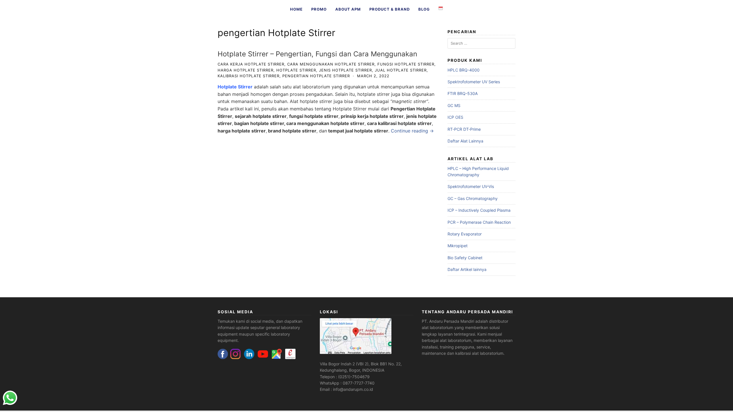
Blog (424, 9)
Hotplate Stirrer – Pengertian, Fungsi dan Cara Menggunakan (317, 54)
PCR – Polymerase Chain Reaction (479, 222)
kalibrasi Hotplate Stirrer (248, 76)
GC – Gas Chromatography (473, 198)
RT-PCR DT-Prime (464, 129)
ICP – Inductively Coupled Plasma (479, 210)
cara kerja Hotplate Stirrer (251, 64)
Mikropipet (458, 245)
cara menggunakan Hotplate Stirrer (331, 64)
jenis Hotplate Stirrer (345, 70)
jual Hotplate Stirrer (401, 70)
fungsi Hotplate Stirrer (405, 64)
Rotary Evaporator (465, 233)
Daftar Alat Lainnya (465, 140)
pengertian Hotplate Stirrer (316, 76)
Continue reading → (412, 131)
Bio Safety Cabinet (465, 257)
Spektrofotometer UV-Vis (471, 186)
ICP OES (455, 117)
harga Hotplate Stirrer (245, 70)
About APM (348, 9)
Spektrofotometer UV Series (474, 81)
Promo (319, 9)
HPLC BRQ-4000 (464, 70)
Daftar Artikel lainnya (467, 269)
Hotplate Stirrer (296, 70)
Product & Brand (389, 9)
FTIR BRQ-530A (463, 93)
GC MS (454, 105)
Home (296, 9)
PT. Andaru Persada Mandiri (448, 321)
